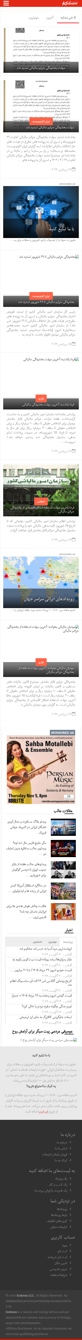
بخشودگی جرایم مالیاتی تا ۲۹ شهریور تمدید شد (46, 302)
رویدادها (62, 1209)
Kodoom (11, 1312)
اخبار (68, 930)
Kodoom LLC (25, 1295)
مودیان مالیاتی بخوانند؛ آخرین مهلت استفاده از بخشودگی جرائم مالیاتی (46, 670)
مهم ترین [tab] (53, 941)
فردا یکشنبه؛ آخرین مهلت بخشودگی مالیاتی (48, 404)
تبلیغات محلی (58, 1226)
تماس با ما (61, 1148)
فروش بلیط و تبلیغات (54, 1154)
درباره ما (62, 1142)
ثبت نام (62, 1251)
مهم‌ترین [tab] (34, 17)
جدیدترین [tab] (37, 941)
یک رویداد (61, 1178)
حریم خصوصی (58, 1269)
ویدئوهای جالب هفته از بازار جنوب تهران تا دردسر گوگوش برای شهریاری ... (29, 869)
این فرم (43, 1111)
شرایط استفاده (59, 1275)
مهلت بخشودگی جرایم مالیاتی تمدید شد (50, 127)
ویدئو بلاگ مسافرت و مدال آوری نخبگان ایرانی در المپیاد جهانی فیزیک (26, 827)
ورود (64, 1245)
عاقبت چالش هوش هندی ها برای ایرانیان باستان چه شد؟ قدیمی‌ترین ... (26, 911)
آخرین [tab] (49, 17)
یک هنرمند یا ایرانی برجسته (50, 1190)
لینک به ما (61, 1160)
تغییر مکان (60, 1263)
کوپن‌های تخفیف (56, 1221)
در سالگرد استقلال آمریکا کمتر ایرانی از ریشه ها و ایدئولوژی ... (27, 888)
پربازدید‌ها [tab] (68, 942)
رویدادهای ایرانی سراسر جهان (49, 599)
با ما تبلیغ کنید (61, 229)
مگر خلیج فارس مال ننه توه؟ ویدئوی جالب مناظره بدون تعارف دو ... (26, 848)
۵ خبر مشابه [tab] (68, 17)
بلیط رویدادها (59, 1215)
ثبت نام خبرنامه (57, 1257)
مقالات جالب (63, 810)
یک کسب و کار (58, 1184)
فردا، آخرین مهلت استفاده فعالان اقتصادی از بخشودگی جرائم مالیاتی (42, 509)
